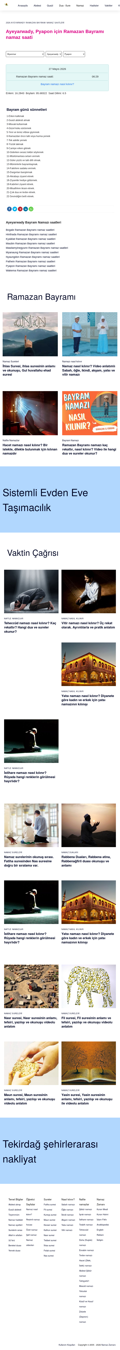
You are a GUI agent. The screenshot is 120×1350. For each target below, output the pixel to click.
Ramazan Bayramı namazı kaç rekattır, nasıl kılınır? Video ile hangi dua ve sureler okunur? (89, 449)
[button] (23, 5)
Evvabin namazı (86, 1250)
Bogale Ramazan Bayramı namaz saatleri (30, 229)
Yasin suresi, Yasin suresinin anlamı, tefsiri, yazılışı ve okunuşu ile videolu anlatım (86, 1098)
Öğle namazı (67, 1209)
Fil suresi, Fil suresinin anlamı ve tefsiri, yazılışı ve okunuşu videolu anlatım (86, 1021)
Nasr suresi (49, 1235)
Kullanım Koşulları (67, 1344)
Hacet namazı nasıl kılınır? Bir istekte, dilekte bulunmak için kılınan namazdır (30, 449)
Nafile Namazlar (11, 440)
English (100, 1229)
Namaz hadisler (15, 1219)
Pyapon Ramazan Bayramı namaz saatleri (30, 266)
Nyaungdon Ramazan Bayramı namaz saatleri (33, 256)
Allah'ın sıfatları (15, 1235)
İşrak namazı (85, 1214)
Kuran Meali (102, 1209)
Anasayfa (23, 5)
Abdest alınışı (14, 1204)
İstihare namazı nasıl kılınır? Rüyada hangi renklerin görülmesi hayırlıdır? (29, 776)
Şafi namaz (31, 1234)
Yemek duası (14, 1250)
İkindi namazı (67, 1214)
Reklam (100, 1234)
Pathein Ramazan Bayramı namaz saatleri (30, 261)
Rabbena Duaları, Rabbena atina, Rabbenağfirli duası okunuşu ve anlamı (86, 860)
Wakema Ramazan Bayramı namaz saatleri (31, 270)
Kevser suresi (50, 1224)
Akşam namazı (68, 1219)
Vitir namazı (66, 1230)
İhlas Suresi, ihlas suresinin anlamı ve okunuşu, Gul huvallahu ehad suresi (29, 370)
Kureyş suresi (50, 1214)
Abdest (37, 5)
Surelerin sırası (15, 1230)
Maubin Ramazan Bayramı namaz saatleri (30, 243)
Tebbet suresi (50, 1240)
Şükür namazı (85, 1209)
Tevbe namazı (85, 1255)
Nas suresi (49, 1255)
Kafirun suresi (50, 1230)
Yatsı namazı (67, 1224)
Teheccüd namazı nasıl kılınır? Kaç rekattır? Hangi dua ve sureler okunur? (30, 627)
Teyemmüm (13, 1214)
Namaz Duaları (69, 852)
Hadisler (94, 5)
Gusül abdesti (14, 1209)
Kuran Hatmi (102, 1214)
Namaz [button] (80, 5)
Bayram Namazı (70, 440)
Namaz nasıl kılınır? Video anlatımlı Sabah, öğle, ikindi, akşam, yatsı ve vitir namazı (88, 370)
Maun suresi (49, 1219)
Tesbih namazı (86, 1224)
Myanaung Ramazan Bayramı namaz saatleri (32, 252)
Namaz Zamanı (108, 1344)
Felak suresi (49, 1250)
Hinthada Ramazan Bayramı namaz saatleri (31, 234)
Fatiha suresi (50, 1204)
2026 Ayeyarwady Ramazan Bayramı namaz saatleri (35, 23)
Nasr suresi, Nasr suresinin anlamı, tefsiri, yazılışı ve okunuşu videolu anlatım (30, 1021)
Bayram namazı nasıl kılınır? (57, 84)
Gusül (50, 5)
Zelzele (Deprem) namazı (83, 1316)
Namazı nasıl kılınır (72, 361)
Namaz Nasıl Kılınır (72, 618)
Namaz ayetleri (15, 1224)
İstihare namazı (86, 1219)
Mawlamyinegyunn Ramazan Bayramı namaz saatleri (37, 247)
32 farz (11, 1240)
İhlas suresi (49, 1245)
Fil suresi (48, 1209)
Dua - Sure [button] (64, 5)
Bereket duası (14, 1245)
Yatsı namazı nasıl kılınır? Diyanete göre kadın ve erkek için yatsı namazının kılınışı (87, 699)
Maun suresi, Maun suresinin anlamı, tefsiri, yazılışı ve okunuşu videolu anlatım (29, 1098)
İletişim (100, 1239)
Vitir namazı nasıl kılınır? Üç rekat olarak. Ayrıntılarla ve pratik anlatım (88, 625)
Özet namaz (31, 1229)
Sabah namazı (68, 1204)
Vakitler (108, 5)
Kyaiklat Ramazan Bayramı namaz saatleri (30, 238)
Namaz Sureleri (11, 361)
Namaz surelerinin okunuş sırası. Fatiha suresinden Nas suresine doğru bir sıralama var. (29, 860)
